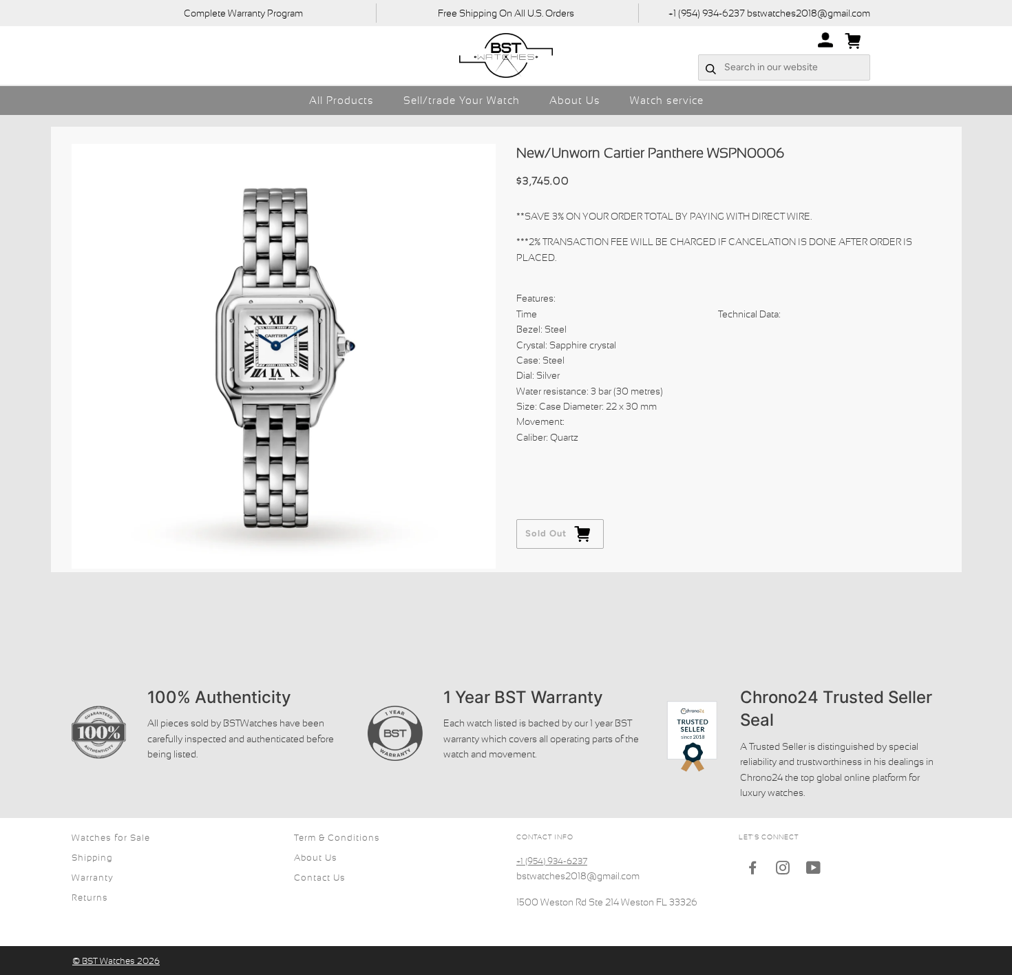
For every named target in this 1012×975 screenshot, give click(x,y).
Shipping (92, 857)
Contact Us (320, 877)
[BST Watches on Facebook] (753, 870)
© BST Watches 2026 (116, 961)
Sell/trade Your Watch (461, 100)
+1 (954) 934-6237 (551, 861)
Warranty (93, 877)
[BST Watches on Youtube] (813, 870)
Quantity (536, 463)
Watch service (667, 100)
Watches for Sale (111, 837)
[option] (284, 356)
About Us (574, 100)
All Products (341, 100)
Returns (90, 897)
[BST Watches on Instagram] (783, 870)
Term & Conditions (337, 837)
